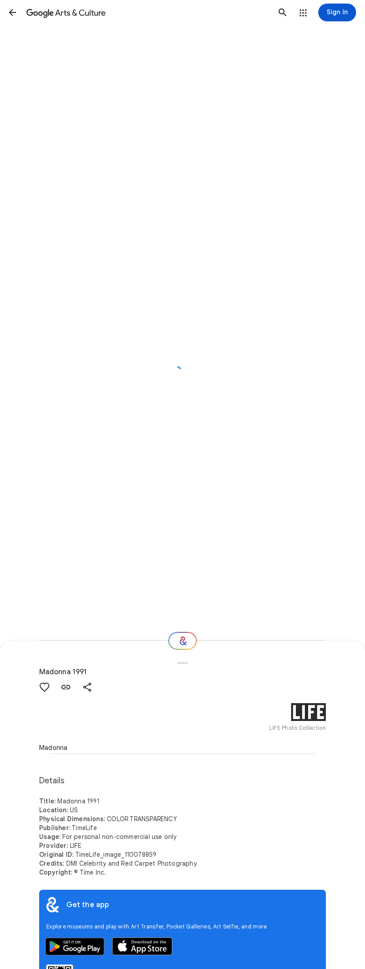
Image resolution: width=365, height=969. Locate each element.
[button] (12, 12)
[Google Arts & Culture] (147, 12)
